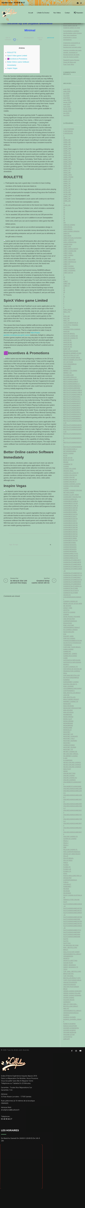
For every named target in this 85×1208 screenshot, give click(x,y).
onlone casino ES (70, 836)
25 (64, 290)
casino (66, 466)
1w (64, 222)
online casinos (69, 780)
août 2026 (66, 89)
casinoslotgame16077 (72, 560)
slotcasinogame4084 (71, 934)
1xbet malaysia (69, 259)
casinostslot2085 (70, 588)
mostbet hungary (70, 736)
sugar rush (68, 963)
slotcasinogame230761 (72, 923)
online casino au (70, 778)
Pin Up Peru (67, 860)
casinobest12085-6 (70, 501)
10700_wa (66, 192)
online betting (69, 773)
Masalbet (67, 704)
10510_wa (66, 172)
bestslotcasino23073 (72, 401)
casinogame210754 (70, 558)
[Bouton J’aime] (15, 39)
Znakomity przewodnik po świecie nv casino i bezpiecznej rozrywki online (72, 45)
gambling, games (70, 653)
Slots (65, 939)
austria (66, 327)
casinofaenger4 (69, 551)
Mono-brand (68, 721)
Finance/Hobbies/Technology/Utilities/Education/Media (72, 643)
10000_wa (66, 140)
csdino (66, 614)
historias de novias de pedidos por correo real (72, 671)
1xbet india (67, 253)
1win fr (66, 233)
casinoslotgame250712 (72, 573)
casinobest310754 (70, 540)
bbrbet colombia (70, 370)
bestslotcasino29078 (72, 407)
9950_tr (66, 320)
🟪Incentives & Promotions (17, 59)
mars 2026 (66, 100)
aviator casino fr (70, 338)
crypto (66, 610)
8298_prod (67, 309)
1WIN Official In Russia (72, 238)
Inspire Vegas (12, 68)
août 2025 (66, 104)
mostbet (66, 732)
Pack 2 (65, 841)
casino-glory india (71, 495)
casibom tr (67, 464)
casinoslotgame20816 (72, 564)
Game (65, 658)
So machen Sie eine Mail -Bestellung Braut (70, 947)
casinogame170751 (70, 553)
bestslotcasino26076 (72, 403)
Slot (65, 902)
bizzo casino (68, 453)
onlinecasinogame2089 (72, 804)
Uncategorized (28, 37)
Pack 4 (65, 845)
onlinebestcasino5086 (72, 786)
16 (64, 214)
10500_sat (67, 159)
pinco (65, 862)
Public (66, 882)
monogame (67, 727)
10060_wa (66, 142)
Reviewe (66, 891)
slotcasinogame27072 (72, 930)
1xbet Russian (69, 268)
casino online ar (70, 479)
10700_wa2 (67, 194)
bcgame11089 (68, 375)
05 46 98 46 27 (6, 1119)
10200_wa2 (67, 148)
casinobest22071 (70, 516)
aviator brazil (69, 333)
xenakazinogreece (71, 1013)
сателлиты (67, 1037)
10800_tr (66, 196)
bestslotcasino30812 (72, 412)
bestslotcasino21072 (72, 399)
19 (64, 220)
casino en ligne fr (70, 473)
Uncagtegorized (70, 982)
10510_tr (66, 170)
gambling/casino (70, 656)
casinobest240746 (70, 525)
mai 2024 (66, 115)
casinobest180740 (70, 508)
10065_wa (66, 144)
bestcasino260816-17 (71, 383)
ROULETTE (11, 52)
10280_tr (66, 151)
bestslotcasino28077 (72, 405)
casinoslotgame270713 (72, 575)
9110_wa (66, 318)
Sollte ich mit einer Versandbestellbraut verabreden (72, 954)
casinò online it (69, 481)
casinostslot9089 (70, 592)
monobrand (68, 723)
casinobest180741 (70, 510)
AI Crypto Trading (70, 325)
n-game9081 (67, 760)
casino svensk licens (72, 484)
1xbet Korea (68, 255)
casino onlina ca (70, 475)
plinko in (66, 867)
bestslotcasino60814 (72, 416)
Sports (66, 958)
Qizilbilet (67, 884)
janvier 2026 (67, 102)
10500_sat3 (67, 164)
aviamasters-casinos (71, 329)
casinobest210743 (70, 514)
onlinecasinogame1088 (72, 788)
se (64, 897)
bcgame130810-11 (70, 377)
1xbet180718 (68, 272)
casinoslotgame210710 (72, 566)
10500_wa (66, 166)
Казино (66, 1015)
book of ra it (68, 460)
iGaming (66, 680)
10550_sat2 (67, 175)
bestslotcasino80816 (72, 418)
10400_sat (67, 155)
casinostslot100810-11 (72, 586)
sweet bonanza (69, 965)
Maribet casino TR (70, 701)
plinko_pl (67, 871)
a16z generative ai (70, 323)
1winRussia (67, 244)
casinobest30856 (70, 538)
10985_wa (66, 201)
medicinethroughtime (72, 708)
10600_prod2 (68, 177)
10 (64, 137)
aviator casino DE (70, 336)
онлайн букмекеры (71, 1028)
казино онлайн (69, 1017)
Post (65, 873)
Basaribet (67, 368)
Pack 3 (65, 843)
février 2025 (67, 109)
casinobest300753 (70, 536)
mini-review (68, 710)
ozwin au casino (69, 838)
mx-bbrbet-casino (70, 756)
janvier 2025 (67, 111)
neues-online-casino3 (72, 767)
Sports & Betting (70, 960)
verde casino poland (71, 993)
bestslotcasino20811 (71, 397)
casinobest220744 (70, 518)
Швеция (66, 1039)
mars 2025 (66, 106)
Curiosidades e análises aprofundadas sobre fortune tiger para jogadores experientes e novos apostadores (72, 35)
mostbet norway (70, 741)
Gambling (67, 651)
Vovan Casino (68, 997)
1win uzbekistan (69, 242)
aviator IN (67, 340)
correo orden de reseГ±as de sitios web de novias (72, 604)
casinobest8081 (69, 542)
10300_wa (66, 153)
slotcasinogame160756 (72, 908)
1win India (67, 235)
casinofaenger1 (69, 545)
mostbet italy (69, 738)
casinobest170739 (70, 503)
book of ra (67, 458)
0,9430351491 (68, 133)
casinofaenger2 (69, 547)
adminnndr (50, 37)
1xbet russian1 (69, 270)
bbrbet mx (67, 373)
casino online (69, 477)
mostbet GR (68, 734)
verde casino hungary (72, 991)
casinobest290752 (70, 534)
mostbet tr (68, 749)
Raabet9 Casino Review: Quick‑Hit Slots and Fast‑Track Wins (71, 62)
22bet (65, 281)
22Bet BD (66, 283)
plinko (66, 865)
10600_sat (67, 179)
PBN (64, 847)
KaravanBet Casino (71, 682)
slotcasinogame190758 (72, 917)
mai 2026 (66, 96)
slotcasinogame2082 (71, 919)
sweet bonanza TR (70, 967)
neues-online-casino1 (72, 762)
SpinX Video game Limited (17, 55)
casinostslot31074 (71, 590)
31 (64, 296)
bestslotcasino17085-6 (72, 392)
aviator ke (67, 342)
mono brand (68, 717)
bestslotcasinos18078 (72, 425)
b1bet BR (66, 349)
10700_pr (66, 188)
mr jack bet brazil (70, 754)
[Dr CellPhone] (14, 13)
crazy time (67, 608)
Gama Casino (68, 649)
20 (64, 277)
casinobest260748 (70, 527)
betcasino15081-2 (70, 449)
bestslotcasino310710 (72, 414)
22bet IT (66, 286)
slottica (66, 943)
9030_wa (66, 316)
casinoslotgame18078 (72, 562)
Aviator (66, 331)
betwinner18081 (69, 451)
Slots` (66, 941)
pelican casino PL (70, 849)
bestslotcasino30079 (72, 410)
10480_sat (67, 157)
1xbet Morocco (69, 262)
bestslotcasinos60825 (72, 447)
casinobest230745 (70, 523)
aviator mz (67, 344)
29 (64, 292)
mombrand (67, 714)
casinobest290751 (70, 532)
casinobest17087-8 (70, 505)
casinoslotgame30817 (72, 577)
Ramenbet (67, 886)
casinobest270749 (70, 529)
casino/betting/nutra (72, 497)
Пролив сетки (69, 1034)
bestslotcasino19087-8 (72, 394)
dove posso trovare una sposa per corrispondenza (71, 619)
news (65, 771)
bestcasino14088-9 (70, 381)
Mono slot (67, 719)
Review (66, 889)
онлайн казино (69, 1030)
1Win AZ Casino (69, 225)
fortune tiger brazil (72, 647)
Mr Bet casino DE (70, 751)
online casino (69, 775)
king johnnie (68, 686)
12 (64, 207)
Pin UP (65, 856)
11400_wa (66, 205)
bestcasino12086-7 (70, 379)
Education (67, 623)
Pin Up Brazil (68, 858)
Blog (65, 455)
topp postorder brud (72, 980)
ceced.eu (67, 595)
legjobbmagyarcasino (72, 688)
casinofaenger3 (69, 549)
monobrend (68, 725)
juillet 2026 (66, 91)
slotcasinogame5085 (71, 936)
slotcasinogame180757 (72, 910)
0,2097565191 (68, 131)
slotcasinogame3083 (71, 932)
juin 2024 (66, 113)
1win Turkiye (68, 240)
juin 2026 (66, 93)
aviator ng (67, 346)
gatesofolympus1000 (71, 660)
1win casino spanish (71, 231)
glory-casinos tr (70, 666)
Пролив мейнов (69, 1032)
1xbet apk (67, 246)
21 (64, 279)
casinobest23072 (70, 521)
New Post (67, 769)
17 (64, 216)
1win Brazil (67, 229)
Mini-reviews (68, 712)
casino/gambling (70, 499)
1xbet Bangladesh (70, 249)
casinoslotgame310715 (72, 579)
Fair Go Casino (69, 638)
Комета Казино (69, 1024)
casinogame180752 (70, 555)
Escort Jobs (68, 636)
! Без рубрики (68, 129)
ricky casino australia (72, 895)
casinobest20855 (70, 512)
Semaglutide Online (71, 899)
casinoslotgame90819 (72, 584)
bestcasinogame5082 (71, 388)
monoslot (67, 730)
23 (64, 288)
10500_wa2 (67, 168)
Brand (65, 462)
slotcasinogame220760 (72, 921)
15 (64, 212)
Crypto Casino (69, 612)
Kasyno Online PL (70, 684)
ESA (64, 634)
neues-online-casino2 (72, 764)
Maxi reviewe (68, 706)
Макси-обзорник (70, 1026)
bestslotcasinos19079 (72, 427)
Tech (65, 969)
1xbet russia (68, 266)
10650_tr (66, 183)
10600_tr (66, 181)
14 (64, 209)
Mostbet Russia (69, 747)
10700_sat (67, 190)
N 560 (65, 758)
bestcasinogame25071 (72, 386)
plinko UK (67, 869)
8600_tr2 (66, 312)
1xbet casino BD (69, 251)
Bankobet (67, 366)
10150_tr (66, 146)
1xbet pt (66, 264)
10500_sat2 (67, 161)
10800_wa (66, 198)
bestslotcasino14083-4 (72, 390)
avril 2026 (66, 98)
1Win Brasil (67, 227)
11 (64, 203)
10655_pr (66, 185)
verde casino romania (72, 995)
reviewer (67, 893)
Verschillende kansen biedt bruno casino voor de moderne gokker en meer (72, 25)
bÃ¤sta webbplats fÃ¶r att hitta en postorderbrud (72, 362)
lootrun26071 (69, 690)
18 (64, 218)
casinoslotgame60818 (72, 582)
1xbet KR (66, 257)
